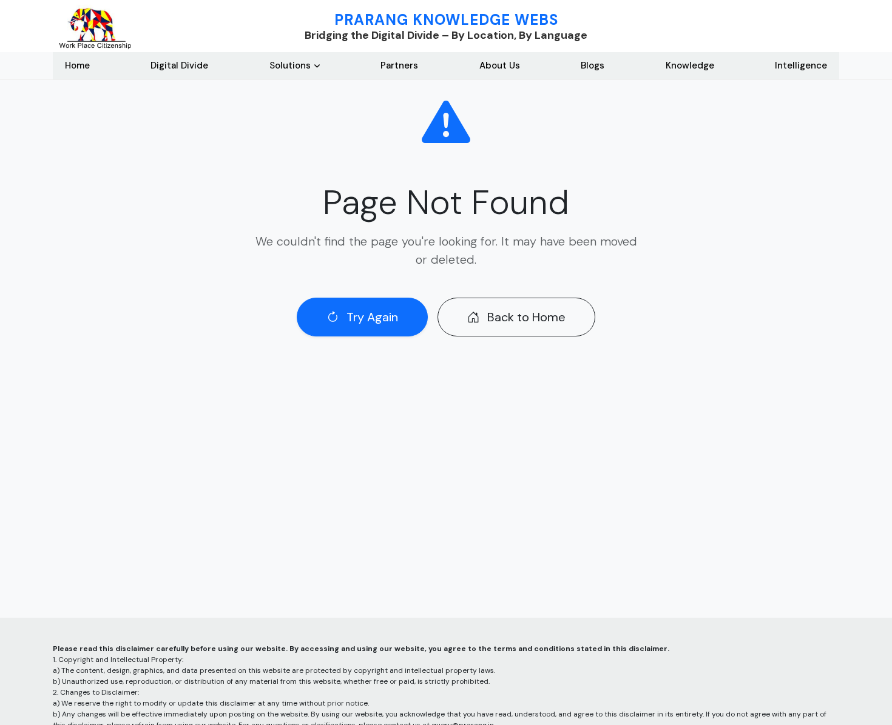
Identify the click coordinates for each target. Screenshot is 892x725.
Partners (399, 65)
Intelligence (801, 65)
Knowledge (690, 65)
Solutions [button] (290, 65)
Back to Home (525, 317)
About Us (499, 65)
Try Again (370, 317)
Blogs (592, 65)
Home (77, 65)
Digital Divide (179, 65)
